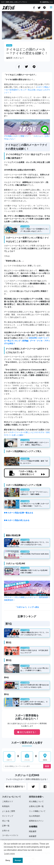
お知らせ (5, 830)
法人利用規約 (34, 816)
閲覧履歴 (32, 831)
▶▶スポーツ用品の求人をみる (16, 520)
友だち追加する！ (28, 732)
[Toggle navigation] (51, 7)
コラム (9, 45)
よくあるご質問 (8, 811)
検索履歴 (32, 836)
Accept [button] (18, 860)
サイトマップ (7, 816)
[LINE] (44, 7)
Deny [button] (8, 860)
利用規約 (5, 806)
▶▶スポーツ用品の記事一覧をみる (18, 513)
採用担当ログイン (36, 821)
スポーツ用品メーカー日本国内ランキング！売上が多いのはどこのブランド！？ (27, 90)
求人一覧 (5, 821)
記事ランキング (27, 616)
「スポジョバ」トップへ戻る (27, 607)
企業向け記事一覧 (36, 806)
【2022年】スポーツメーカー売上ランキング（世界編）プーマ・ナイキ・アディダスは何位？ (27, 340)
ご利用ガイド (7, 801)
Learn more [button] (9, 853)
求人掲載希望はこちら (46, 2)
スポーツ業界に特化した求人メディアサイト (14, 2)
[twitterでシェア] (39, 7)
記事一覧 (5, 825)
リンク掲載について (37, 811)
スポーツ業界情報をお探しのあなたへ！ (27, 717)
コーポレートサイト (10, 835)
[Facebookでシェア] (34, 7)
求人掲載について (36, 801)
